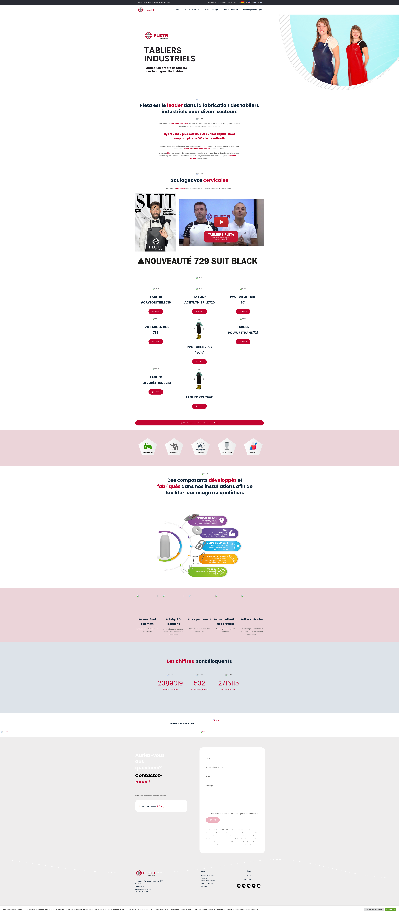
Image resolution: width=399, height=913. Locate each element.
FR (253, 3)
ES (240, 3)
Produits (204, 878)
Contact (204, 886)
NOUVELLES (212, 3)
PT (259, 3)
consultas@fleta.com (162, 2)
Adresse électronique (214, 767)
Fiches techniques (208, 881)
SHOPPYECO (248, 879)
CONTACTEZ (232, 3)
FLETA (249, 875)
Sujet (208, 776)
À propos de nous (207, 875)
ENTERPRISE (222, 3)
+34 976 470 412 (145, 2)
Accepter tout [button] (390, 909)
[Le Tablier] (146, 9)
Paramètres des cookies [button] (374, 909)
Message (209, 785)
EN (247, 3)
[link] (155, 222)
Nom (208, 758)
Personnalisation (207, 883)
